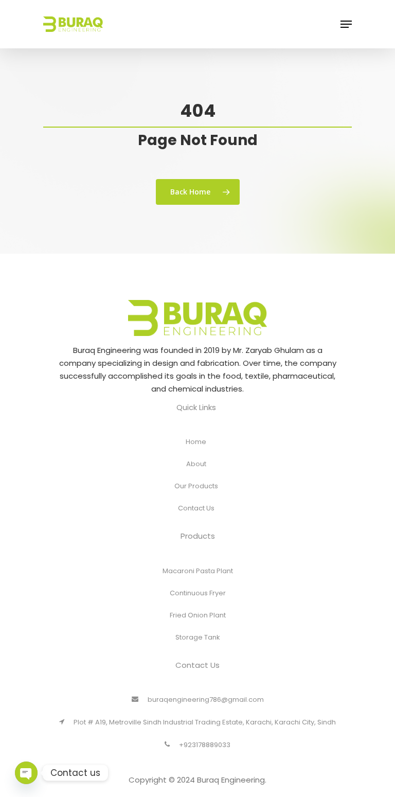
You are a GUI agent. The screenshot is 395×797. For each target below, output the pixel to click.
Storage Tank (197, 637)
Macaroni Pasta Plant (198, 571)
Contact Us (196, 508)
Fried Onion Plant (198, 615)
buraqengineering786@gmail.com (206, 699)
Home (196, 442)
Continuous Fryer (198, 593)
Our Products (196, 486)
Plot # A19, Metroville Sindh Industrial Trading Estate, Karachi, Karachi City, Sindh (205, 722)
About (196, 464)
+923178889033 (204, 745)
